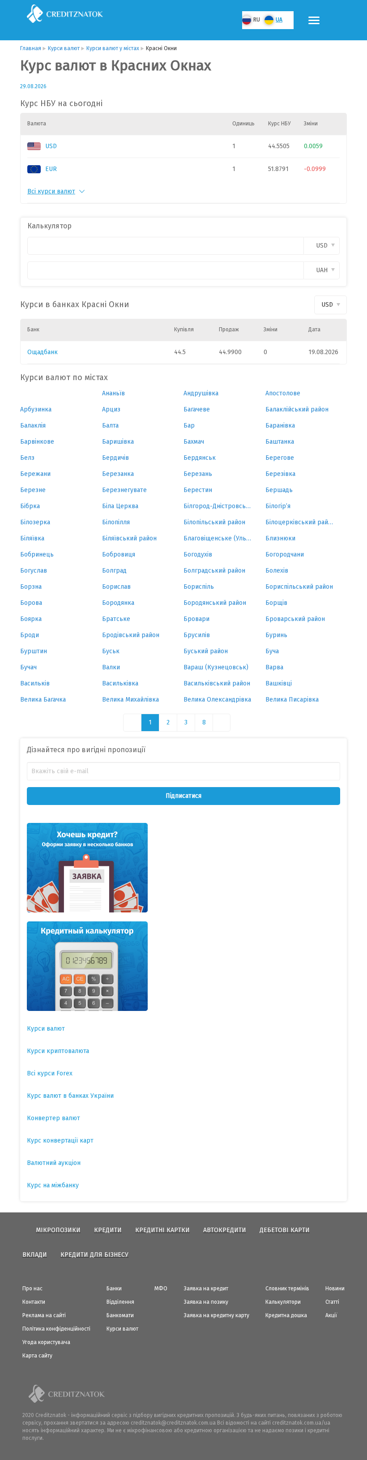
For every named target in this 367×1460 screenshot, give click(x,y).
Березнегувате (124, 490)
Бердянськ (200, 458)
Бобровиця (118, 554)
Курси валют (46, 1028)
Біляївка (32, 538)
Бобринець (37, 554)
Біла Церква (120, 506)
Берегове (279, 458)
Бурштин (33, 651)
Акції (331, 1315)
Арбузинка (35, 409)
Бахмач (194, 441)
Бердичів (115, 458)
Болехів (276, 570)
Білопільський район (214, 522)
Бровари (196, 619)
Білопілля (116, 522)
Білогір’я (277, 506)
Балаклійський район (297, 409)
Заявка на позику (206, 1302)
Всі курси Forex (50, 1073)
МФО (160, 1288)
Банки (114, 1288)
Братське (116, 619)
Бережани (35, 474)
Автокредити (224, 1230)
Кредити (108, 1230)
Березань (198, 474)
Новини (335, 1288)
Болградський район (214, 570)
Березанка (118, 474)
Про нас (32, 1288)
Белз (27, 458)
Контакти (33, 1302)
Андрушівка (201, 393)
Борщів (276, 603)
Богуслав (33, 570)
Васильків (35, 683)
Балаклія (33, 425)
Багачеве (197, 409)
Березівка (280, 474)
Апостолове (282, 393)
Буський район (206, 651)
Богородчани (284, 554)
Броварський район (295, 619)
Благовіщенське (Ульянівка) (218, 538)
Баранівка (280, 425)
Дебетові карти (285, 1230)
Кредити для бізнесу (94, 1255)
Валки (111, 667)
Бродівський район (130, 635)
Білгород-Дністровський (218, 506)
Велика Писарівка (292, 699)
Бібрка (30, 506)
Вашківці (278, 683)
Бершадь (279, 490)
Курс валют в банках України (70, 1096)
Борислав (116, 587)
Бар (189, 425)
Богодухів (198, 554)
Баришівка (118, 441)
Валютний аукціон (54, 1163)
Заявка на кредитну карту (216, 1315)
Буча (272, 651)
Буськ (110, 651)
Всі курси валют (51, 191)
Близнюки (280, 538)
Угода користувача (46, 1342)
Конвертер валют (53, 1118)
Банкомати (120, 1315)
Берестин (198, 490)
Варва (274, 667)
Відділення (120, 1302)
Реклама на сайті (44, 1315)
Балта (110, 425)
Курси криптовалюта (58, 1051)
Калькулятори (283, 1302)
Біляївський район (129, 538)
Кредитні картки (162, 1230)
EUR (51, 169)
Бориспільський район (299, 587)
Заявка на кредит (206, 1288)
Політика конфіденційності (56, 1329)
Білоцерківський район (299, 522)
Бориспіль (199, 587)
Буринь (276, 635)
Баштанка (279, 441)
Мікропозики (58, 1230)
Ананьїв (113, 393)
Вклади (34, 1255)
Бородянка (118, 603)
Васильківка (120, 683)
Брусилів (197, 635)
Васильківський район (217, 683)
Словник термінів (287, 1288)
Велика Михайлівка (130, 699)
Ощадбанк (42, 352)
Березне (33, 490)
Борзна (31, 587)
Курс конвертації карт (60, 1140)
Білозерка (35, 522)
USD (51, 146)
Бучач (28, 667)
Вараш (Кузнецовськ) (216, 667)
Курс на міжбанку (53, 1185)
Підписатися (183, 796)
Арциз (111, 409)
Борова (31, 603)
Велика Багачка (43, 699)
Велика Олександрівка (217, 699)
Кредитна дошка (286, 1315)
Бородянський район (215, 603)
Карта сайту (37, 1356)
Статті (332, 1302)
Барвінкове (37, 441)
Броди (29, 635)
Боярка (31, 619)
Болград (114, 570)
